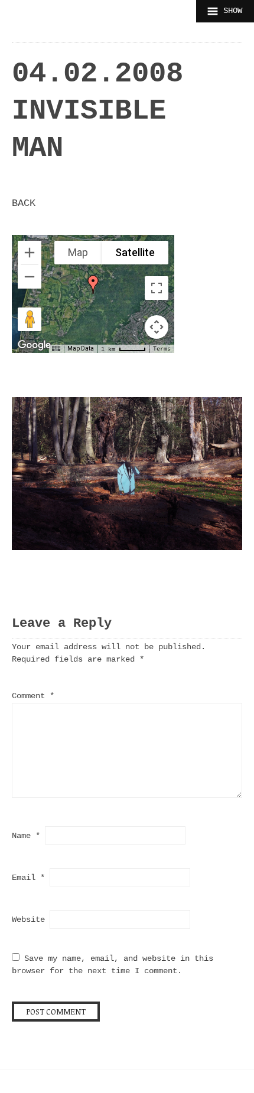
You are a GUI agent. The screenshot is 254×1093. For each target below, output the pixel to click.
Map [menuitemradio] (78, 252)
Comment (33, 696)
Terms (162, 349)
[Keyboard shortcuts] (56, 349)
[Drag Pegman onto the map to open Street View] (29, 319)
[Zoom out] (29, 277)
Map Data (80, 348)
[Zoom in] (29, 252)
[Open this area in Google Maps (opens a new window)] (34, 345)
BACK (23, 203)
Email (28, 877)
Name (26, 835)
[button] (93, 284)
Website (28, 919)
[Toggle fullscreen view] (156, 288)
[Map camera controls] (156, 327)
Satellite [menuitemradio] (135, 252)
